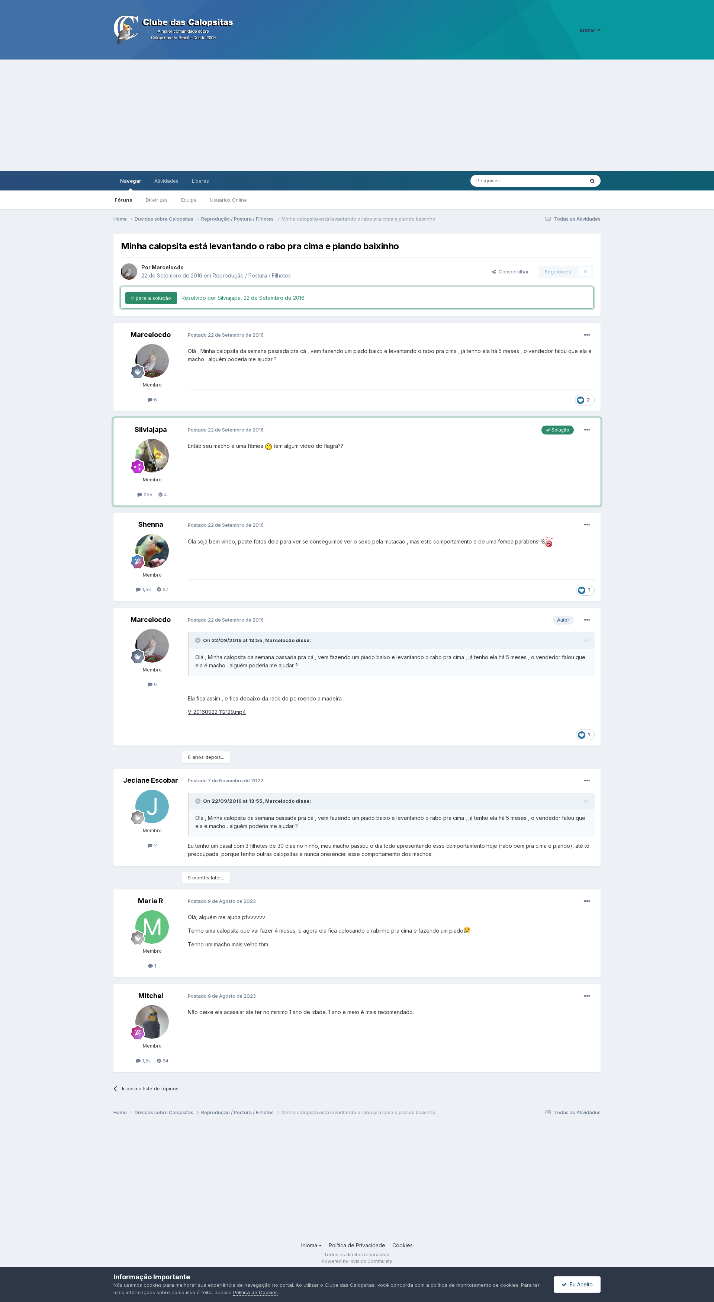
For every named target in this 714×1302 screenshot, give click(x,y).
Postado (226, 335)
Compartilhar (512, 272)
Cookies (402, 1245)
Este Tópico (561, 180)
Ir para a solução (151, 298)
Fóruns (123, 200)
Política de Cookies (255, 1292)
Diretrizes (157, 200)
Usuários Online (228, 200)
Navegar (130, 181)
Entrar (589, 30)
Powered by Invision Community (357, 1261)
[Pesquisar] (592, 181)
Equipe (189, 200)
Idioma (310, 1245)
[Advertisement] (357, 115)
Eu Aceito (580, 1284)
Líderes (200, 181)
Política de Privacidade (357, 1245)
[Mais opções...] (587, 335)
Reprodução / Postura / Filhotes (252, 275)
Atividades (166, 181)
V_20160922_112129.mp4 (217, 712)
